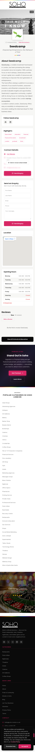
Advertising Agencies (8, 406)
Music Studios (6, 480)
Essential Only (10, 746)
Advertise (5, 706)
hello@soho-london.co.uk (12, 722)
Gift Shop (5, 462)
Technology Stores (8, 547)
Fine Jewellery (6, 458)
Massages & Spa (7, 476)
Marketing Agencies (8, 473)
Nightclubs (5, 659)
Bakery (4, 417)
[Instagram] (12, 642)
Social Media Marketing (9, 532)
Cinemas (5, 436)
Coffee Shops (6, 447)
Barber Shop (6, 421)
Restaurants (6, 517)
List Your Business (7, 703)
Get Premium (16, 373)
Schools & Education (8, 521)
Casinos (4, 432)
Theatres (5, 550)
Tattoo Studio (6, 543)
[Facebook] (4, 642)
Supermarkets (6, 539)
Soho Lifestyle (6, 535)
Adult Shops (6, 403)
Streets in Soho (7, 696)
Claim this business (24, 42)
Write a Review (8, 319)
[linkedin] (10, 122)
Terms (4, 713)
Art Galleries (6, 414)
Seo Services (6, 524)
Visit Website (11, 154)
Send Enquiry (18, 224)
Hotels (4, 469)
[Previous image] (3, 22)
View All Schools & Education (17, 339)
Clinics (4, 439)
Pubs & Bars (6, 506)
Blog (3, 699)
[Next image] (32, 22)
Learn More (17, 379)
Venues (4, 554)
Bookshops (5, 428)
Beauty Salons (6, 425)
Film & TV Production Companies (12, 451)
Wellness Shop (6, 561)
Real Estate (5, 510)
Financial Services (7, 454)
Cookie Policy (15, 742)
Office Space (6, 487)
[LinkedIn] (17, 642)
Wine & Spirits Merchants (10, 565)
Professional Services (9, 502)
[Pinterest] (21, 642)
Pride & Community (8, 692)
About (4, 689)
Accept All (25, 746)
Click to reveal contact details (18, 162)
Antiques (5, 410)
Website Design (7, 558)
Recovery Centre (7, 513)
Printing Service (7, 495)
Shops (4, 528)
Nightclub (5, 484)
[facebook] (5, 122)
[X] (8, 642)
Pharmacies (6, 491)
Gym (3, 465)
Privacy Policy (6, 710)
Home (4, 685)
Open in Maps (9, 239)
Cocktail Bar (6, 443)
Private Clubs (6, 499)
